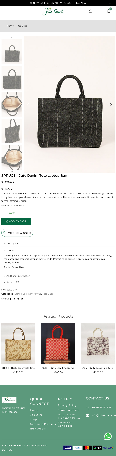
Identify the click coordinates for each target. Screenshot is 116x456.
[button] (5, 3)
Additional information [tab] (18, 276)
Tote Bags (21, 25)
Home (10, 25)
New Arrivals (34, 293)
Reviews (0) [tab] (12, 282)
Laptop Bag (20, 293)
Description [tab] (12, 243)
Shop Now (80, 3)
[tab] (58, 244)
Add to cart (17, 221)
